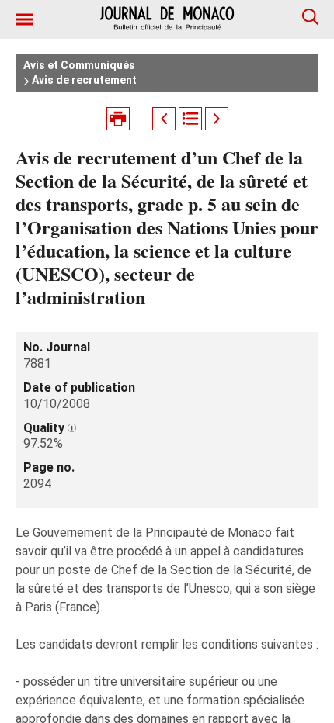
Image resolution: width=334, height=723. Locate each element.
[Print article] (118, 118)
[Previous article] (164, 118)
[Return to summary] (190, 118)
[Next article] (216, 118)
